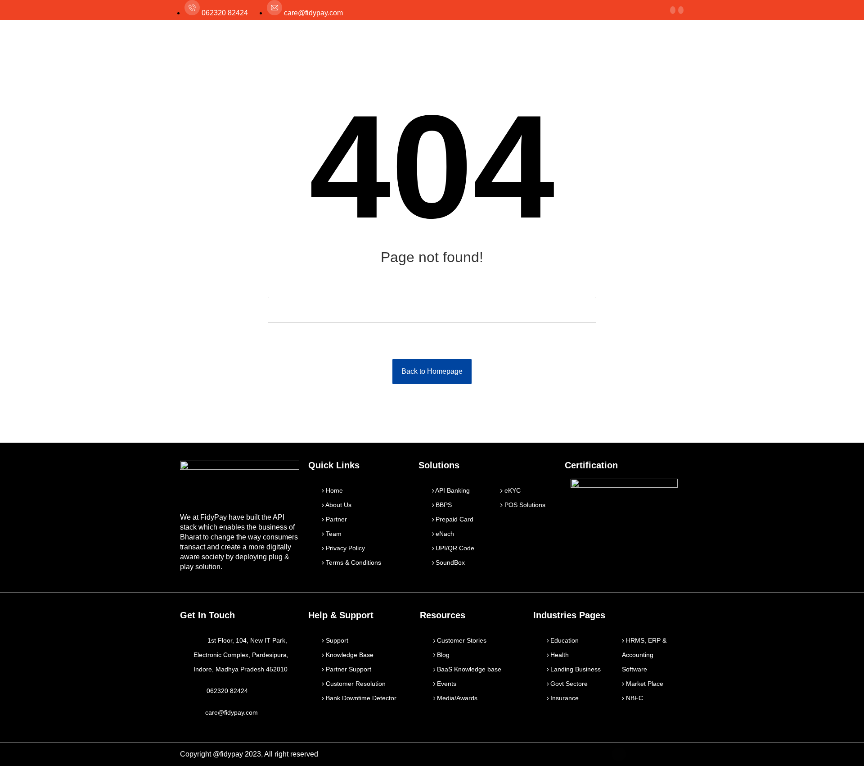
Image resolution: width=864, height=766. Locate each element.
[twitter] (672, 10)
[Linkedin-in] (657, 754)
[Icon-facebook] (619, 754)
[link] (681, 10)
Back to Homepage (432, 371)
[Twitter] (638, 754)
